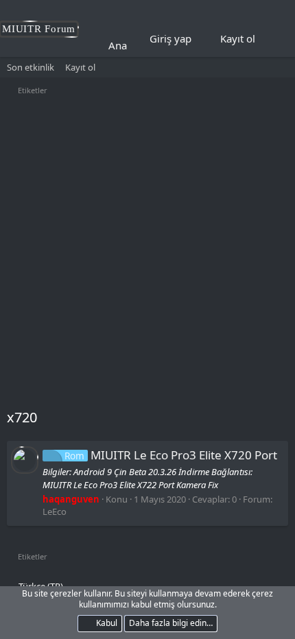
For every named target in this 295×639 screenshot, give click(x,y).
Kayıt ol (80, 67)
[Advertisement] (147, 253)
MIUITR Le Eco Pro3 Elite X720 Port (170, 455)
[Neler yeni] (275, 39)
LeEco (55, 511)
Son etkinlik (30, 67)
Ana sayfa (131, 45)
